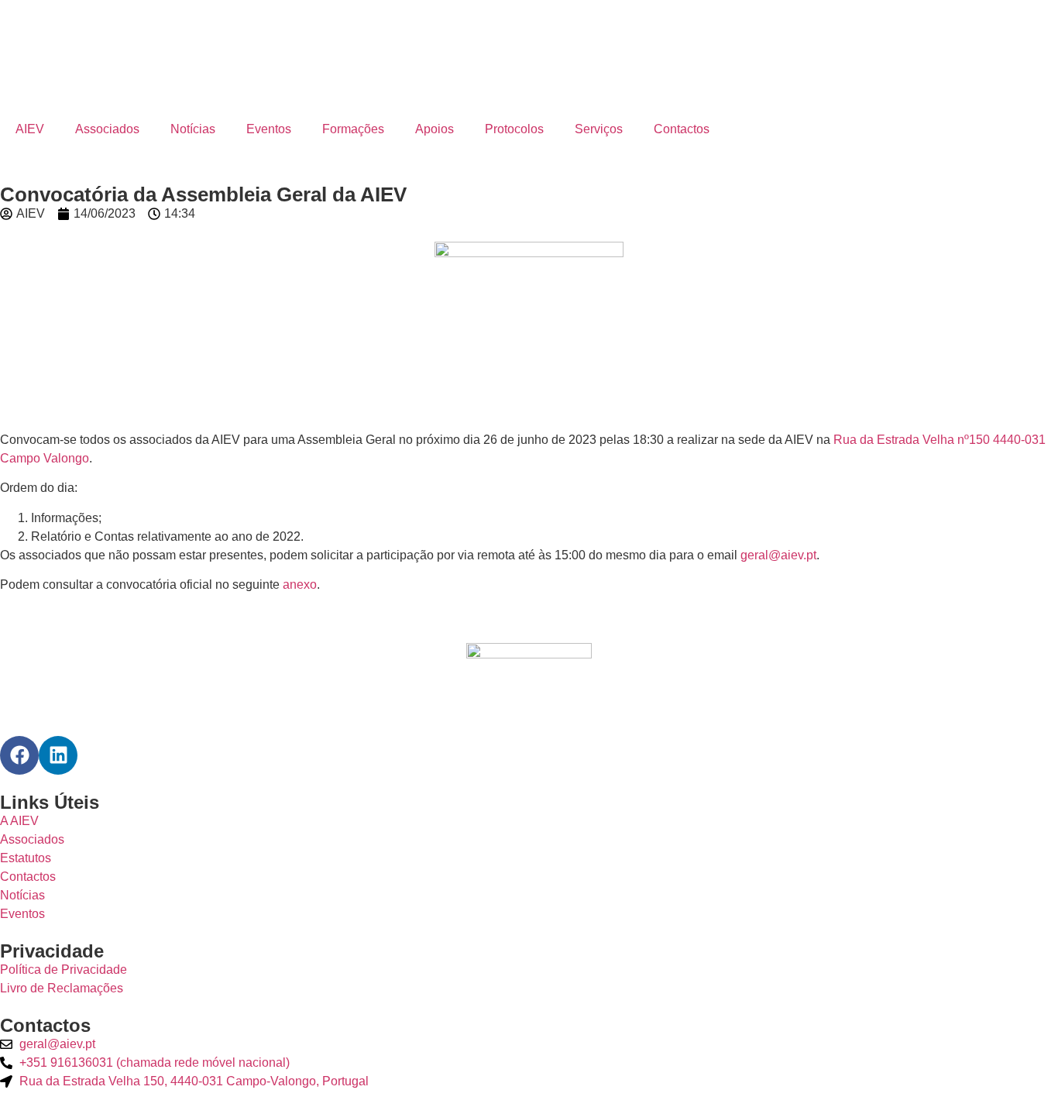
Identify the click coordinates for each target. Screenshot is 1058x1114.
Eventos (268, 129)
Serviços (599, 129)
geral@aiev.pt (778, 555)
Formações (353, 129)
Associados (107, 129)
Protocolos (514, 129)
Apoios (434, 129)
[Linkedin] (58, 755)
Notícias (192, 129)
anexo (300, 584)
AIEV (29, 129)
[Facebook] (19, 755)
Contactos (681, 129)
